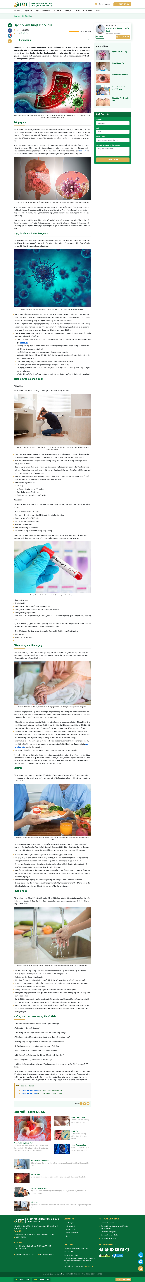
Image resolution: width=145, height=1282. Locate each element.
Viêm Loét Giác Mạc (120, 75)
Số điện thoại (100, 137)
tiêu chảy (82, 151)
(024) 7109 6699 (22, 1279)
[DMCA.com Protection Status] (104, 1255)
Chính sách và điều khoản (109, 1235)
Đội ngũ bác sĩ (70, 1226)
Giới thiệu (29, 11)
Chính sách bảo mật (107, 1223)
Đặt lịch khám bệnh (72, 1233)
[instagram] (117, 1249)
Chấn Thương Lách (78, 1145)
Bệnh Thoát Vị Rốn (78, 1117)
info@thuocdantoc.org (47, 1254)
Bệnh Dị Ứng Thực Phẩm (40, 1160)
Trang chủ (18, 11)
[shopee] (127, 1249)
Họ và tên (99, 120)
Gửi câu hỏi (113, 160)
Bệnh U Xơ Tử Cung (119, 52)
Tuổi (97, 128)
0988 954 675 (88, 1266)
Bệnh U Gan (35, 1174)
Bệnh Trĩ (34, 1202)
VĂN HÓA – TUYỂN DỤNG (83, 11)
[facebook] (101, 1249)
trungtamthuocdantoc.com (25, 1254)
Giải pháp (58, 11)
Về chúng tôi (70, 1223)
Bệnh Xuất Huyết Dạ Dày (23, 1143)
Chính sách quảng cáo (108, 1232)
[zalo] (106, 1249)
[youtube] (112, 1249)
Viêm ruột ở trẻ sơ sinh (30, 1090)
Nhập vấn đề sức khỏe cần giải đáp (108, 145)
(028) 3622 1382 (41, 1279)
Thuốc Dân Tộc (26, 33)
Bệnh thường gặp (43, 11)
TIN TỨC (68, 11)
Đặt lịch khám (124, 37)
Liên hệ (97, 11)
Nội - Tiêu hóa (26, 16)
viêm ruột (24, 343)
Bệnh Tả (74, 1131)
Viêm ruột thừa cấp (29, 1093)
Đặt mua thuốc (70, 1229)
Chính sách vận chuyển (108, 1238)
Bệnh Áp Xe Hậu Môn (39, 1188)
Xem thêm (99, 37)
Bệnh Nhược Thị (118, 63)
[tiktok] (122, 1249)
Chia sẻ (10, 30)
